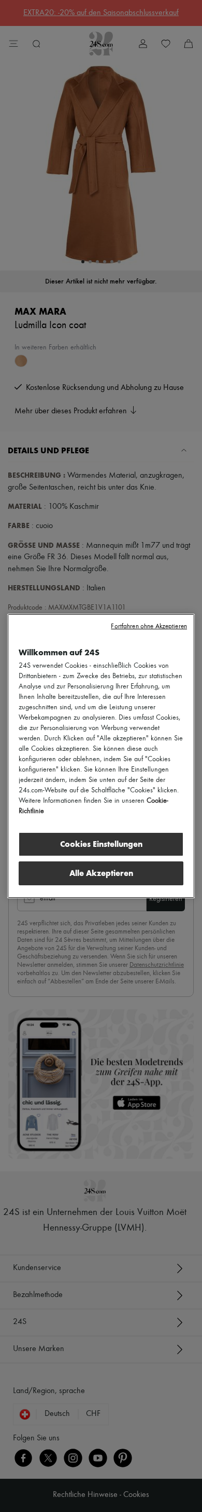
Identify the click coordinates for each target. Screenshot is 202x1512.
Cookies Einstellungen (101, 844)
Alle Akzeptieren (101, 873)
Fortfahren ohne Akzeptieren (149, 626)
